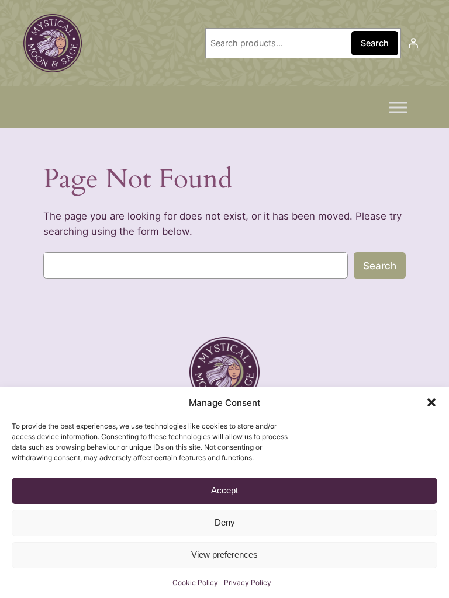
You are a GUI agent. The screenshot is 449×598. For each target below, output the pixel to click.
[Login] (413, 43)
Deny (225, 522)
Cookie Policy (195, 582)
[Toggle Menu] (398, 107)
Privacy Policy (247, 582)
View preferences (224, 554)
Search (375, 43)
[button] (431, 402)
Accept (224, 490)
